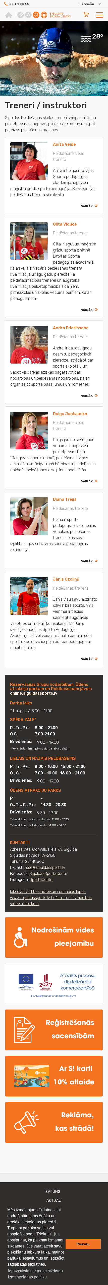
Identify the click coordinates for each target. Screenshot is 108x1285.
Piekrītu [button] (83, 1244)
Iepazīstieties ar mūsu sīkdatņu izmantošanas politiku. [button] (35, 1274)
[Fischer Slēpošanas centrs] (28, 15)
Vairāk (87, 206)
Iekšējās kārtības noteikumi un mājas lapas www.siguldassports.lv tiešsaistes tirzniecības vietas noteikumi (51, 897)
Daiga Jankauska (70, 413)
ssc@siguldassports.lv (45, 867)
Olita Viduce (65, 224)
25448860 (19, 4)
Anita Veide (64, 144)
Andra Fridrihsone (71, 328)
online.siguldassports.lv (33, 693)
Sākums (53, 1192)
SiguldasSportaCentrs (48, 873)
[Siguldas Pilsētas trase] (20, 15)
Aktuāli (54, 1200)
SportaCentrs (41, 879)
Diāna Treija (65, 499)
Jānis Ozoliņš (66, 579)
